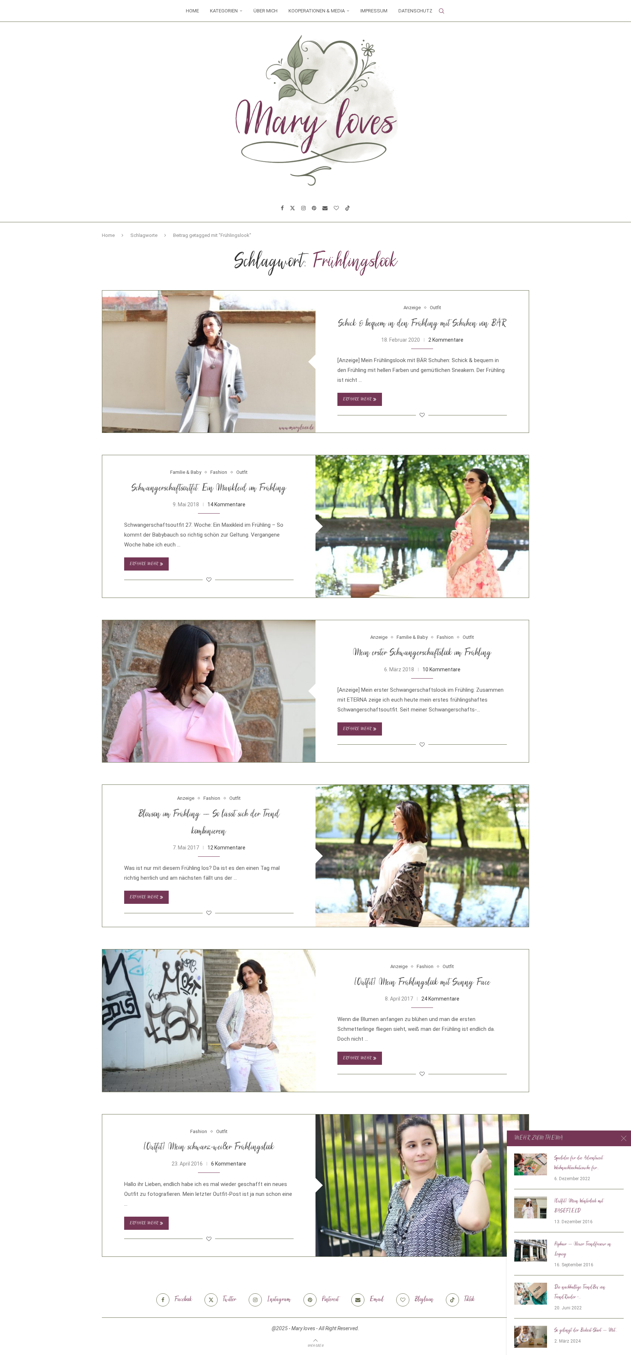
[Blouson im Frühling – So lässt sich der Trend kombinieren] (422, 856)
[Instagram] (303, 208)
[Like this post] (422, 415)
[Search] (441, 11)
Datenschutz (415, 11)
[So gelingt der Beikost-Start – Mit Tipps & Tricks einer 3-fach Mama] (530, 1337)
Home (192, 11)
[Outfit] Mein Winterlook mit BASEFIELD (578, 1206)
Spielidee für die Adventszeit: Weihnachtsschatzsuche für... (579, 1163)
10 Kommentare (441, 669)
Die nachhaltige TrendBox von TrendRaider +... (579, 1292)
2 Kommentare (445, 340)
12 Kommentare (226, 848)
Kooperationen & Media (316, 11)
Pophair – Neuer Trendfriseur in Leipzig (582, 1249)
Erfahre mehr (357, 399)
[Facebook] (282, 208)
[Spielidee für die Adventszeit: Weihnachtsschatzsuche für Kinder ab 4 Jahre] (530, 1164)
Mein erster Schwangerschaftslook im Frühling (422, 653)
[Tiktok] (347, 208)
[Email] (325, 208)
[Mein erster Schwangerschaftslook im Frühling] (209, 691)
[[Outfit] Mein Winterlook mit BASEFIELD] (530, 1207)
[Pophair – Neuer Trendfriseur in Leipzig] (530, 1251)
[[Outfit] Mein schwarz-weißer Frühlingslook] (422, 1185)
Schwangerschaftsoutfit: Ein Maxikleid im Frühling (208, 488)
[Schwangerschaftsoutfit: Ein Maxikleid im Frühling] (422, 526)
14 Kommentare (226, 504)
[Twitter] (292, 208)
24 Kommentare (440, 999)
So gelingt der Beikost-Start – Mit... (585, 1330)
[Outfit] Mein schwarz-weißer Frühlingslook (209, 1147)
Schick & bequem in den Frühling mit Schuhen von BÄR (422, 324)
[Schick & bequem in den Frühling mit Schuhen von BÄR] (209, 362)
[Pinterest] (314, 208)
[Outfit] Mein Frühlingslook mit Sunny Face (422, 982)
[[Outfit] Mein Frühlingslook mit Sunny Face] (209, 1020)
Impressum (373, 11)
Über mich (265, 11)
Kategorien (224, 11)
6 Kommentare (228, 1164)
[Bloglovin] (336, 208)
